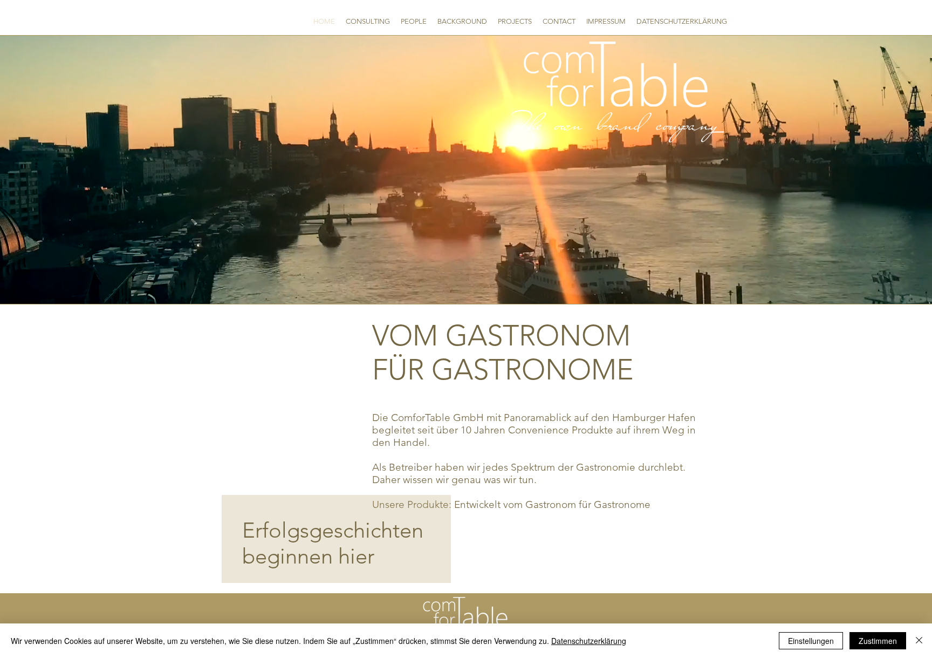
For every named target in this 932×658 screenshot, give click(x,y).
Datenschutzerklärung (588, 640)
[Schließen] (919, 640)
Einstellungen (811, 640)
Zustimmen (878, 640)
